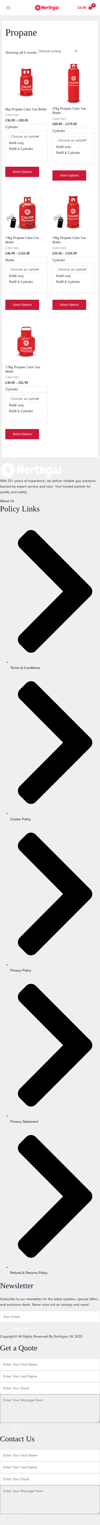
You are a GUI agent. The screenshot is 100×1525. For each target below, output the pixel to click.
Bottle (10, 260)
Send (16, 1428)
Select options (22, 172)
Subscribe (20, 1328)
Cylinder (12, 127)
